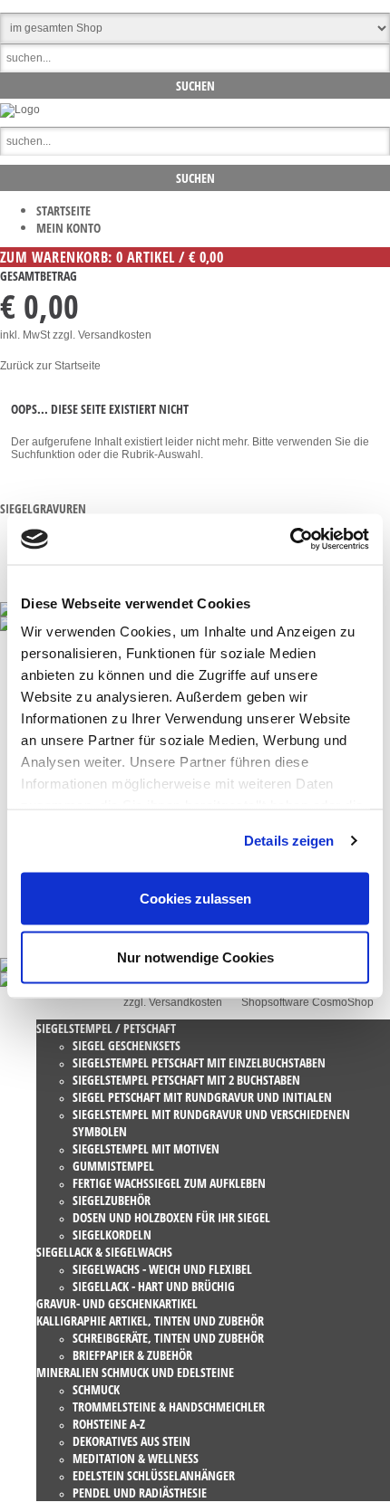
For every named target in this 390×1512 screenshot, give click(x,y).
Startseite (63, 210)
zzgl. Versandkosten (102, 335)
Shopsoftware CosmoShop (307, 1002)
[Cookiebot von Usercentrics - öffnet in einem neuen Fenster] (289, 539)
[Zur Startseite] (20, 109)
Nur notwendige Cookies (195, 957)
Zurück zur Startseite (50, 365)
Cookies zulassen (195, 897)
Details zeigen (289, 840)
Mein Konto (68, 227)
